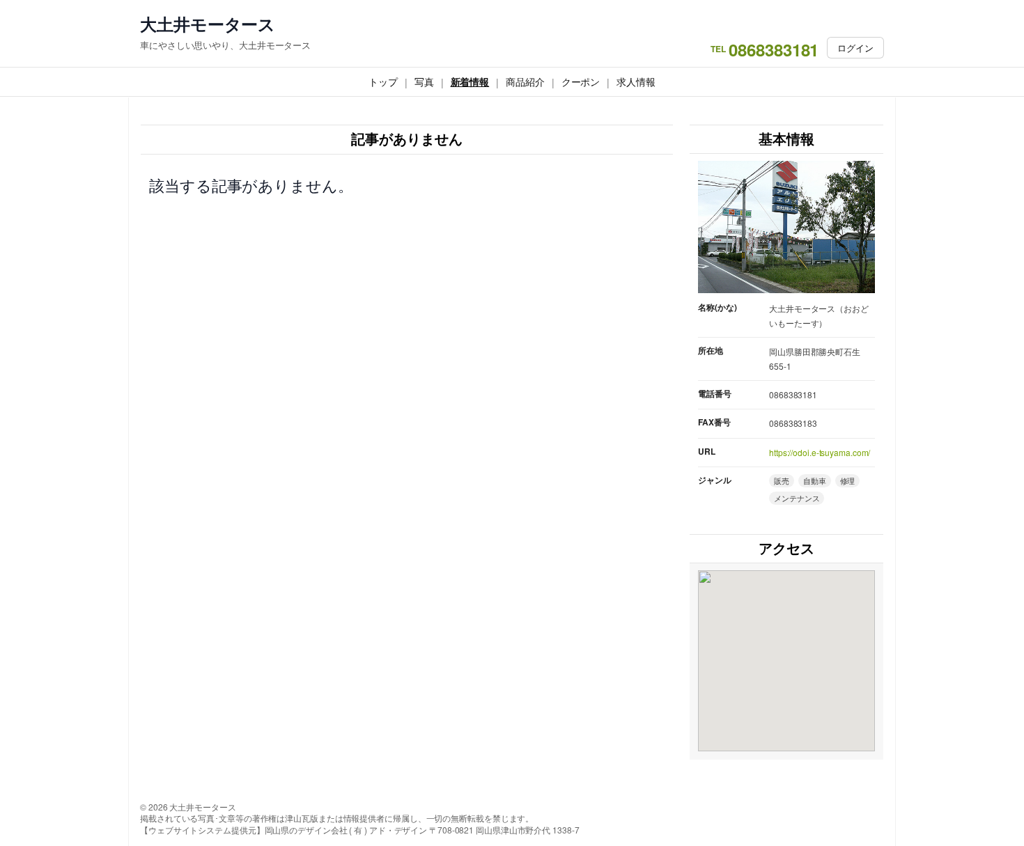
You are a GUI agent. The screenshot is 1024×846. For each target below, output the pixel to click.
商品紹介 (525, 81)
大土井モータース (207, 24)
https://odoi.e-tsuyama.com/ (819, 452)
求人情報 (635, 81)
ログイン (855, 47)
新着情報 (470, 81)
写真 (424, 81)
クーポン (580, 81)
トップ (383, 81)
